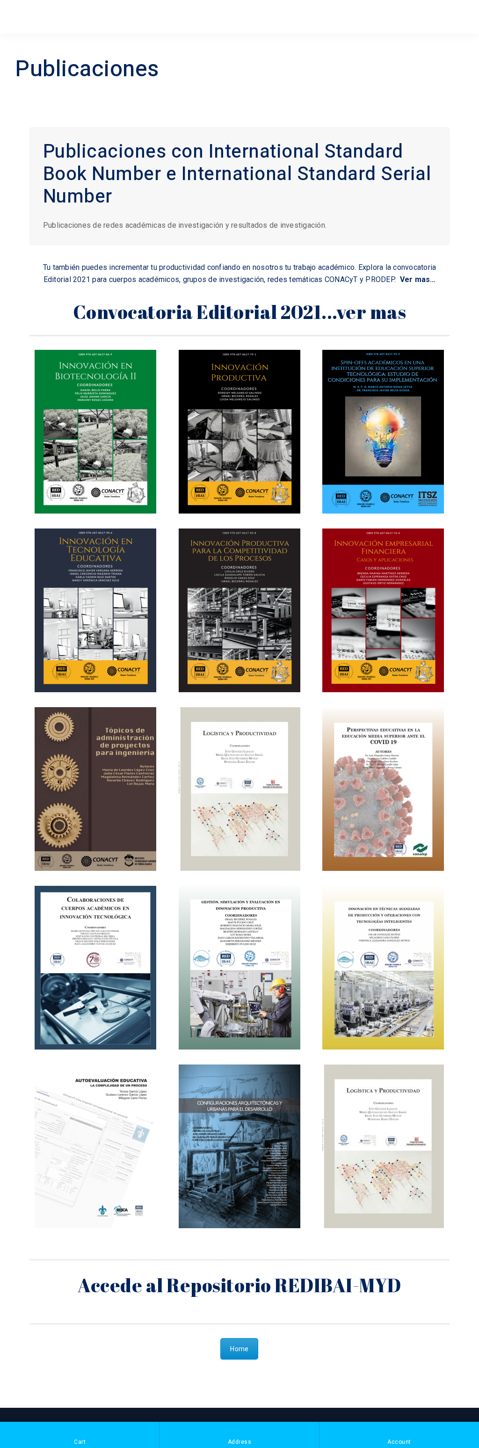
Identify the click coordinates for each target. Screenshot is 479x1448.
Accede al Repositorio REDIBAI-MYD (239, 1285)
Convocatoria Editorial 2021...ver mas (239, 312)
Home (239, 1349)
